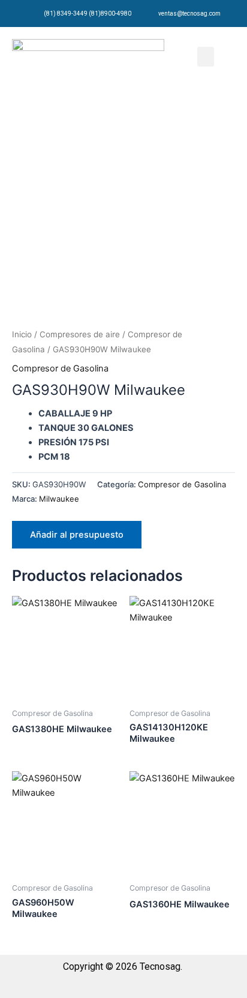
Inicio (22, 334)
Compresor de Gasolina (60, 368)
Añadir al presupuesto (76, 534)
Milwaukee (59, 499)
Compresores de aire (80, 334)
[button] (205, 57)
